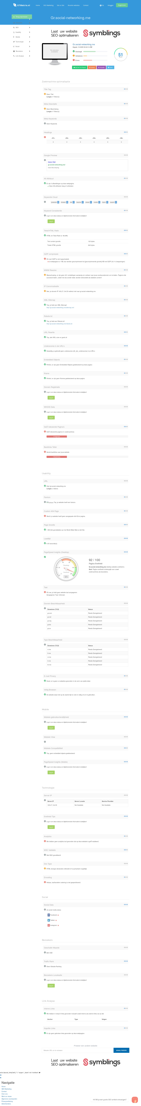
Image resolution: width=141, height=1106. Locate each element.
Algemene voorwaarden (9, 1099)
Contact (85, 5)
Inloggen (110, 5)
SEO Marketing (48, 5)
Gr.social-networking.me (84, 44)
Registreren (122, 5)
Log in (51, 221)
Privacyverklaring (7, 1101)
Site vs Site (60, 5)
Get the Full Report (80, 67)
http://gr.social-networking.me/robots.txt (59, 324)
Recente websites (74, 5)
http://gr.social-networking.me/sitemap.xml (60, 307)
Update (92, 67)
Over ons (5, 1094)
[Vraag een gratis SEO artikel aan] (135, 1100)
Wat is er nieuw (6, 1096)
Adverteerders (6, 1104)
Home (38, 5)
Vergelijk (101, 67)
